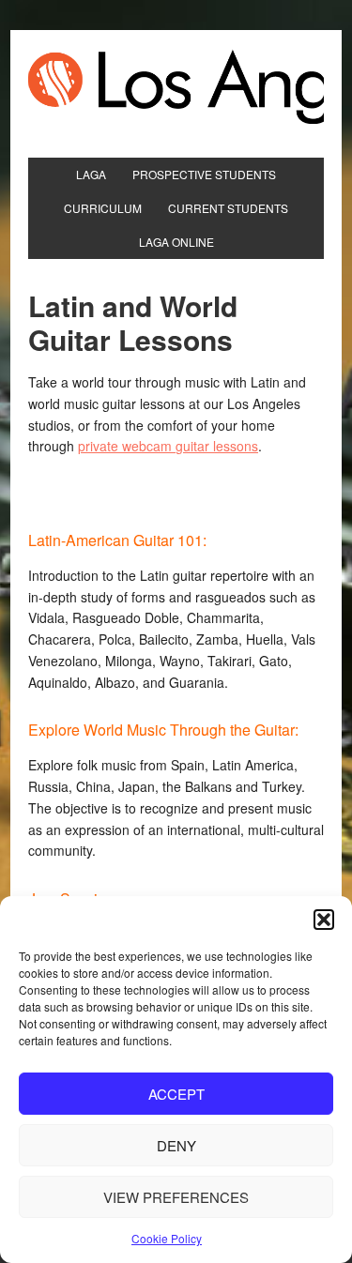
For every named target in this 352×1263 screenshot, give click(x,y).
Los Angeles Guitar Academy (176, 86)
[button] (323, 919)
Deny (176, 1145)
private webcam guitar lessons (168, 445)
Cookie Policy (166, 1238)
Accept (176, 1093)
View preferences (176, 1197)
